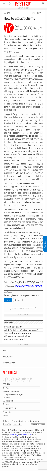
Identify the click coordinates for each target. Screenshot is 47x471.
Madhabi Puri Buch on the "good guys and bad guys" (21, 330)
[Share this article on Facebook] (25, 27)
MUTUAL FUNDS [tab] (8, 357)
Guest (17, 26)
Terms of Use (7, 424)
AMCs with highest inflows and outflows (17, 336)
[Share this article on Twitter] (30, 27)
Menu (4, 4)
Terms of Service (26, 435)
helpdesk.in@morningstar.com (15, 464)
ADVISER (7, 13)
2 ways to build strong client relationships (17, 333)
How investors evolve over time (13, 327)
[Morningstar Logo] (23, 4)
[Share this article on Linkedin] (35, 27)
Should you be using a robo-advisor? (15, 339)
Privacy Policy (17, 424)
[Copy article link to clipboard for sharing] (40, 27)
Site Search (9, 4)
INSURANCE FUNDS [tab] (9, 363)
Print (39, 13)
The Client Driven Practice (28, 286)
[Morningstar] (15, 372)
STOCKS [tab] (5, 351)
